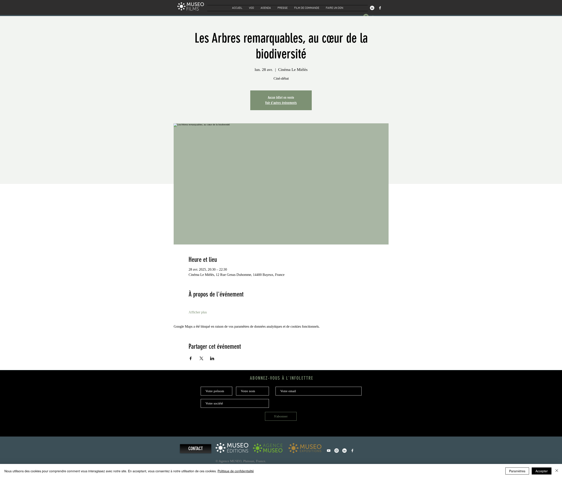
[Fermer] (556, 470)
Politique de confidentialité (236, 471)
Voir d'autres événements (281, 103)
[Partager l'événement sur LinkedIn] (212, 358)
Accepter (541, 471)
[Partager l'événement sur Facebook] (191, 358)
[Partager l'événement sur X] (201, 358)
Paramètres (517, 471)
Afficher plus (198, 312)
